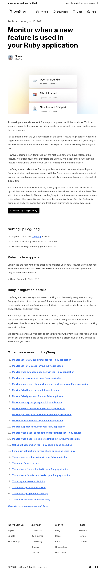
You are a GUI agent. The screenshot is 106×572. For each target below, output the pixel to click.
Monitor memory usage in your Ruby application (37, 402)
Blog (57, 530)
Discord (35, 547)
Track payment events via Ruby (28, 481)
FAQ (57, 541)
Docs (57, 536)
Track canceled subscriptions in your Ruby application (40, 457)
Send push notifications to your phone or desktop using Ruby (43, 451)
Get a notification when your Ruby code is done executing (42, 445)
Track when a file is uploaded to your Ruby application (40, 469)
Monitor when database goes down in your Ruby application (43, 372)
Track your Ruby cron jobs (25, 463)
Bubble (11, 536)
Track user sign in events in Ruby (29, 487)
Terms (82, 536)
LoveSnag (36, 541)
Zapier (11, 530)
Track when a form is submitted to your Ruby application (41, 475)
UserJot (35, 552)
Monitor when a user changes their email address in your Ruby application (50, 384)
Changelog (61, 547)
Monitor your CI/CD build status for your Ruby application (41, 359)
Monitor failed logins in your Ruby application (35, 390)
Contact (83, 541)
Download (36, 530)
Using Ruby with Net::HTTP (24, 279)
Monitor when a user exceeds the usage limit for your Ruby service (46, 432)
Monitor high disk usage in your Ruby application (37, 378)
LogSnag (36, 236)
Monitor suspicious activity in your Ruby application (38, 426)
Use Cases (60, 552)
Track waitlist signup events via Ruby (31, 499)
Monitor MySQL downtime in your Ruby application (38, 408)
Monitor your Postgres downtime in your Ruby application (41, 414)
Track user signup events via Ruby (30, 493)
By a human (37, 536)
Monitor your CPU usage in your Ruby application (37, 365)
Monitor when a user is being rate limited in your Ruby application (46, 438)
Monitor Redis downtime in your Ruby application (37, 420)
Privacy (83, 530)
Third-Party (14, 541)
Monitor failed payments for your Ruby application (38, 396)
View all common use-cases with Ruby (28, 506)
